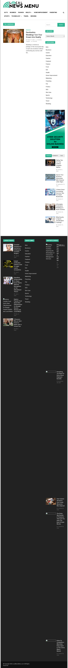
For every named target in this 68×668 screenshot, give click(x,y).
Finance (48, 64)
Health (28, 12)
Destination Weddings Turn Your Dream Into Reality (34, 34)
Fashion (21, 12)
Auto (6, 12)
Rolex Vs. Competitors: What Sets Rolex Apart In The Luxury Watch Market (61, 646)
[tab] (48, 155)
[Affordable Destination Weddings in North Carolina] (50, 209)
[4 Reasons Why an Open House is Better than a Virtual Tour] (8, 325)
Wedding (33, 16)
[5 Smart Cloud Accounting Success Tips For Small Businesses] (50, 195)
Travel (26, 16)
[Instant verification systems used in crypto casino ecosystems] (8, 267)
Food (47, 67)
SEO (47, 89)
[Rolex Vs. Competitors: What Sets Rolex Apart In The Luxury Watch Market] (51, 641)
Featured (48, 61)
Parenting (53, 12)
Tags (61, 155)
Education (48, 55)
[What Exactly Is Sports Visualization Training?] (50, 222)
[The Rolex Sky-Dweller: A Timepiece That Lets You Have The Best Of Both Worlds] (51, 514)
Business (13, 12)
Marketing (49, 78)
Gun (47, 69)
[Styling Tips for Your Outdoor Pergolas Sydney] (50, 165)
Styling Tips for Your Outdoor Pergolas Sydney (59, 163)
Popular (48, 155)
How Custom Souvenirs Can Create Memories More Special (61, 502)
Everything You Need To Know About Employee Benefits (60, 375)
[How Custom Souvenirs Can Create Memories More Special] (51, 504)
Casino (48, 53)
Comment (34, 41)
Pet (47, 84)
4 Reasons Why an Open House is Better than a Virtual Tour (18, 322)
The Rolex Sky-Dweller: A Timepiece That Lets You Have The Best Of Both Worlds (61, 519)
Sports (6, 16)
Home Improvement (41, 12)
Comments (55, 155)
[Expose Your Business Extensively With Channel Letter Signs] (50, 180)
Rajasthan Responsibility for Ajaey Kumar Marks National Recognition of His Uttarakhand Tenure (18, 284)
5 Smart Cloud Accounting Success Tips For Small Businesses (60, 193)
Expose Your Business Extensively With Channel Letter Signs (60, 178)
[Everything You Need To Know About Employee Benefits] (51, 372)
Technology (15, 16)
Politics (48, 87)
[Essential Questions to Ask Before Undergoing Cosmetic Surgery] (8, 251)
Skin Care (48, 92)
